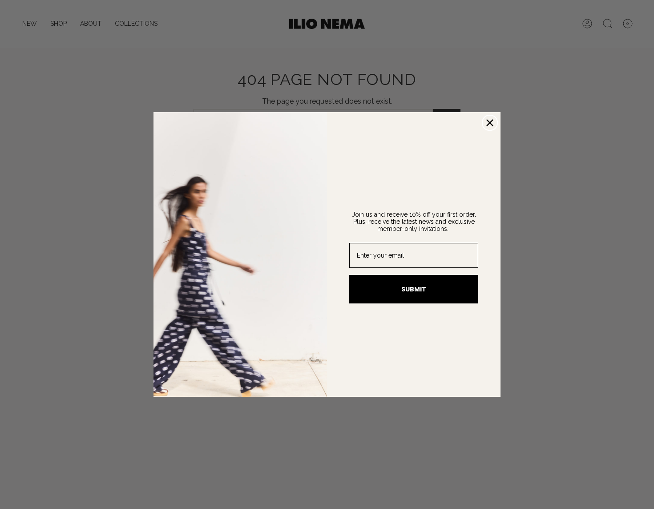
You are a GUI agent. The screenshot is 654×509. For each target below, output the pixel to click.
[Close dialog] (490, 123)
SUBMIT (413, 289)
